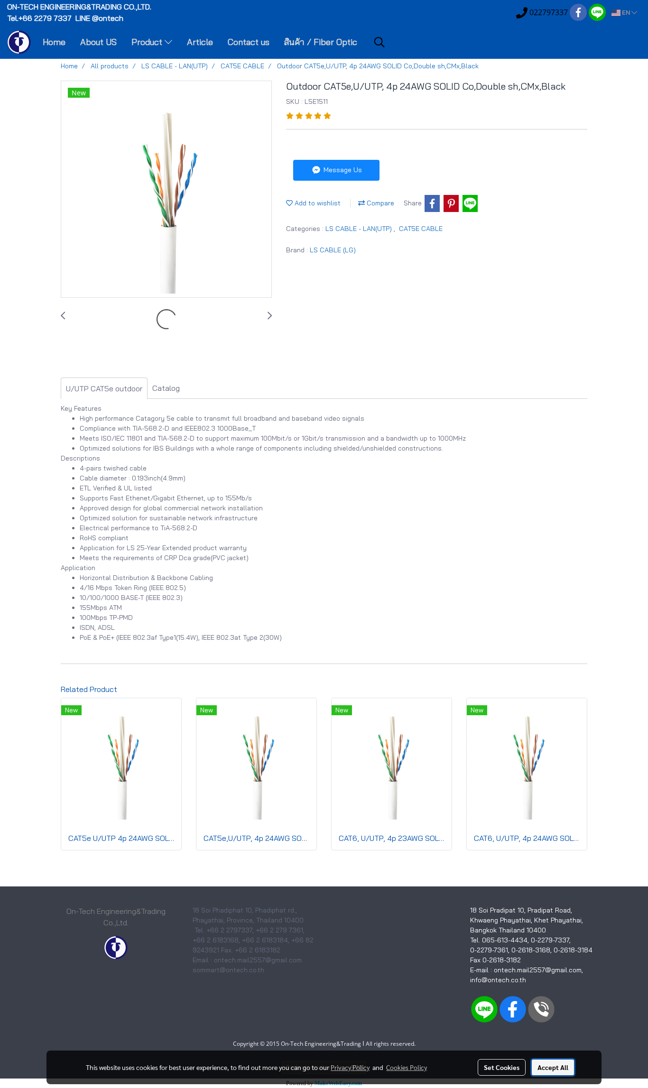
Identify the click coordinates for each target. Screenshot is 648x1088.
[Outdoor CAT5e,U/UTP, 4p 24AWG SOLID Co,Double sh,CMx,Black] (166, 189)
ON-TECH (80, 6)
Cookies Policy (406, 1067)
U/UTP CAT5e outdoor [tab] (104, 388)
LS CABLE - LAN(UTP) (359, 228)
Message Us (342, 170)
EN (625, 13)
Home (54, 42)
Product (148, 42)
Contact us (248, 42)
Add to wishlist (317, 203)
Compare (379, 203)
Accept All (552, 1067)
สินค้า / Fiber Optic (320, 42)
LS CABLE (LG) (333, 250)
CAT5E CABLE (421, 228)
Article (200, 42)
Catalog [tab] (166, 388)
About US (98, 42)
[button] (379, 42)
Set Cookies (501, 1067)
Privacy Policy (350, 1067)
